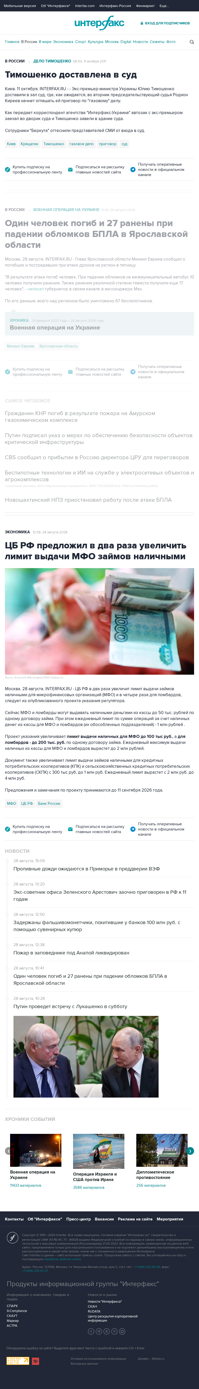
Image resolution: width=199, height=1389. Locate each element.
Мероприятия (170, 1219)
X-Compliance (17, 1311)
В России (29, 41)
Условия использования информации (98, 1359)
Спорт (80, 41)
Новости (140, 41)
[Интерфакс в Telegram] (99, 1331)
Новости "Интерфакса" (105, 1302)
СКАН (92, 1306)
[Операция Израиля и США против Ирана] (98, 1167)
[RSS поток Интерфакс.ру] (114, 1331)
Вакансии (104, 1219)
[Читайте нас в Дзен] (91, 1331)
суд (124, 144)
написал (36, 289)
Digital (125, 41)
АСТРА (12, 1326)
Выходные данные (84, 1364)
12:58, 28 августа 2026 (50, 532)
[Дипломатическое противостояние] (162, 1165)
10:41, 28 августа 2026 (118, 210)
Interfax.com (85, 6)
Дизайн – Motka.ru (151, 1359)
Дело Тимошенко (52, 61)
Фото (171, 41)
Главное (12, 41)
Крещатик (29, 144)
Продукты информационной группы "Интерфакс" (83, 1284)
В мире (45, 41)
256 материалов (151, 1185)
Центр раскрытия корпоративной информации (113, 1318)
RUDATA (94, 1311)
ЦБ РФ (27, 803)
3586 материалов (88, 1187)
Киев (11, 144)
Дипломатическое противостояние (155, 1175)
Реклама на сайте (135, 1219)
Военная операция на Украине (66, 209)
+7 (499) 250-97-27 (35, 1271)
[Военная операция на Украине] (35, 1165)
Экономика (63, 41)
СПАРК (12, 1306)
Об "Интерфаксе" (55, 6)
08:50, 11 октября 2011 (89, 61)
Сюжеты (157, 41)
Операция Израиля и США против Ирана (95, 1177)
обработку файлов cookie (62, 1259)
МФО (11, 803)
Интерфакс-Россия (115, 6)
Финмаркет (145, 6)
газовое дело (81, 144)
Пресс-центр (78, 1219)
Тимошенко (54, 144)
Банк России (49, 803)
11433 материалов (25, 1185)
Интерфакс (99, 23)
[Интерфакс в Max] (122, 1331)
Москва (112, 41)
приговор (107, 144)
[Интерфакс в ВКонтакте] (106, 1331)
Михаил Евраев (20, 346)
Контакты (14, 1219)
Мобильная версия (20, 6)
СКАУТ (12, 1316)
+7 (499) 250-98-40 (147, 1267)
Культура (95, 41)
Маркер (13, 1321)
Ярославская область (58, 346)
